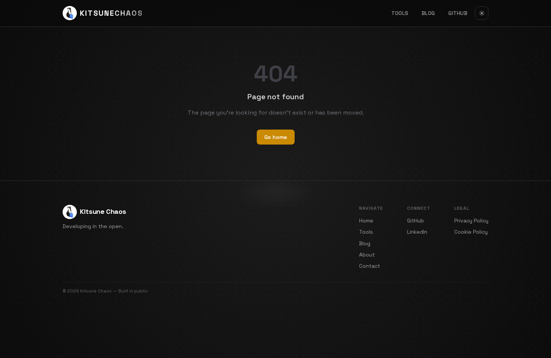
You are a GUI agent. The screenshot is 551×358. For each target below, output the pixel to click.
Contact (369, 266)
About (367, 254)
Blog (428, 13)
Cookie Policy (471, 231)
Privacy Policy (471, 220)
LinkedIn (417, 231)
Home (366, 220)
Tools (399, 13)
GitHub (457, 13)
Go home (275, 137)
